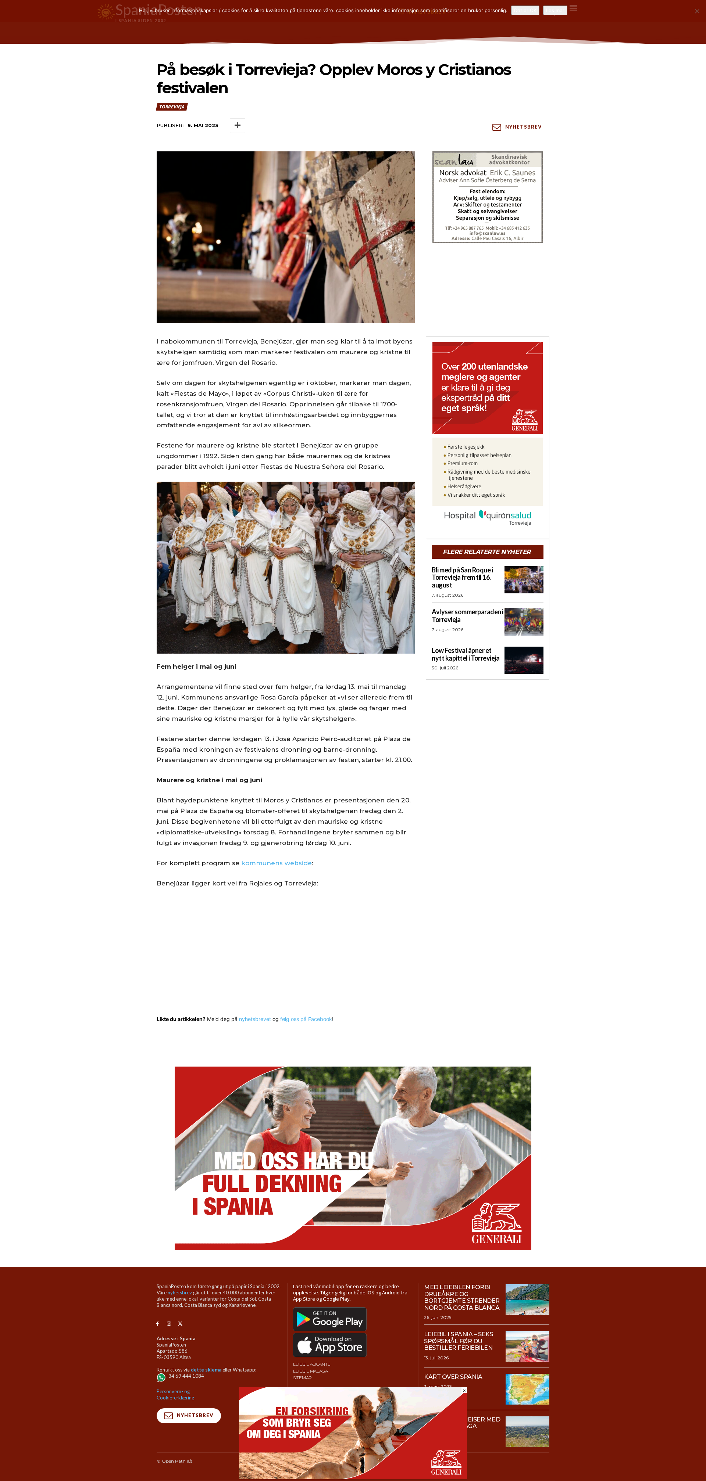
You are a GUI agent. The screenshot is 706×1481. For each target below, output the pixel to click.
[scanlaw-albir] (487, 197)
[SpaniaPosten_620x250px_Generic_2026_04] (353, 1477)
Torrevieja (171, 107)
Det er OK (525, 10)
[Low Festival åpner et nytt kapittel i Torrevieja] (523, 660)
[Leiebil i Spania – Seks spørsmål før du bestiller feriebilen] (527, 1346)
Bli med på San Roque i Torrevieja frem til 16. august (462, 577)
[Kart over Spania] (527, 1389)
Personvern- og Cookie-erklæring (175, 1394)
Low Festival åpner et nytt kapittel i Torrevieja (465, 654)
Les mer (555, 10)
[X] (180, 1324)
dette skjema (206, 1370)
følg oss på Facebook (306, 1019)
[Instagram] (169, 1324)
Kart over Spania (453, 1376)
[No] (696, 11)
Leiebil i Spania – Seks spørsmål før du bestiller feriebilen (458, 1341)
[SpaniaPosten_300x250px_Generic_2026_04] (487, 388)
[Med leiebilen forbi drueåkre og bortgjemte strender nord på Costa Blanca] (527, 1299)
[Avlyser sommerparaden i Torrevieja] (523, 621)
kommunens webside (276, 863)
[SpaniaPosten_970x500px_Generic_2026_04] (353, 1158)
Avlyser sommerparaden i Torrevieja (467, 615)
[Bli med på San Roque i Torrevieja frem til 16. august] (523, 579)
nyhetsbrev (180, 1292)
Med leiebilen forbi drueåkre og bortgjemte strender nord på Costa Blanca (462, 1297)
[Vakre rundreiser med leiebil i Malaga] (527, 1431)
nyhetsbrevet (255, 1019)
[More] (237, 125)
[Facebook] (157, 1324)
